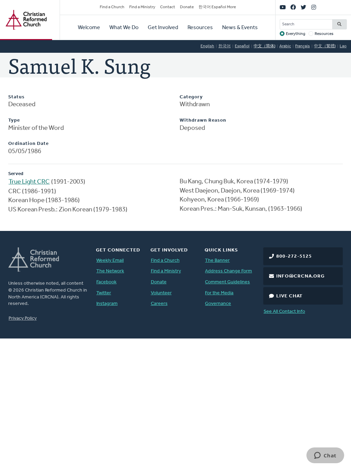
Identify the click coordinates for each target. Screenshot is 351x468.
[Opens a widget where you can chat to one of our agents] (325, 456)
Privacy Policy (23, 318)
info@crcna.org (300, 276)
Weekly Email (110, 260)
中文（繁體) (325, 46)
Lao (343, 46)
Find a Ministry (142, 7)
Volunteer (161, 293)
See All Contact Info (284, 311)
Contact (167, 7)
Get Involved (163, 27)
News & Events (240, 27)
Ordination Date (28, 143)
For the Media (219, 293)
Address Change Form (228, 271)
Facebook (106, 282)
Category (191, 97)
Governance (218, 303)
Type (14, 120)
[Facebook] (293, 7)
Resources (200, 27)
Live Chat (289, 296)
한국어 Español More (217, 7)
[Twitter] (303, 7)
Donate (187, 7)
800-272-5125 (294, 256)
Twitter (103, 293)
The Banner (217, 260)
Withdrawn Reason (203, 120)
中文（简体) (264, 46)
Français (302, 46)
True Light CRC (29, 182)
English (207, 46)
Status (16, 97)
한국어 (224, 46)
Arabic (285, 46)
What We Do (123, 27)
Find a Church (112, 7)
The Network (110, 271)
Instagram (107, 303)
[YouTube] (283, 7)
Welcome (89, 27)
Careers (159, 303)
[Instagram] (314, 7)
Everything (295, 34)
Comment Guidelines (227, 282)
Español (242, 46)
